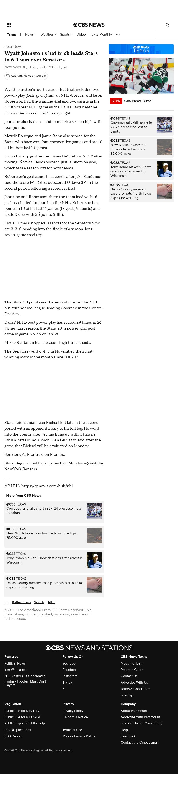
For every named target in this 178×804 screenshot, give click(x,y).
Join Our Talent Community (141, 723)
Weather (47, 35)
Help (124, 730)
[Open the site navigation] (34, 25)
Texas (11, 35)
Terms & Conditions (135, 689)
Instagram (70, 676)
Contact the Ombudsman (140, 742)
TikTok (67, 682)
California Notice (75, 717)
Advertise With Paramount (140, 717)
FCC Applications (17, 730)
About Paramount (134, 711)
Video (81, 35)
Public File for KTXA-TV (22, 717)
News (30, 35)
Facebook (70, 669)
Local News (13, 46)
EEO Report (13, 736)
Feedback (128, 736)
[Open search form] (167, 24)
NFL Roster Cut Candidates (24, 676)
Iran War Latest (15, 669)
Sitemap (127, 695)
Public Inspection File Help (24, 723)
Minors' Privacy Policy (79, 736)
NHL (51, 602)
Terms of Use (72, 730)
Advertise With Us (134, 682)
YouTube (69, 663)
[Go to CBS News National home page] (89, 25)
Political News (15, 663)
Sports (65, 35)
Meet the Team (132, 663)
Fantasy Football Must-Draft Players (25, 683)
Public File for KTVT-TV (22, 711)
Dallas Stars (71, 107)
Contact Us (129, 676)
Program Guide (132, 669)
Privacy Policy (73, 711)
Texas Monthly (101, 35)
